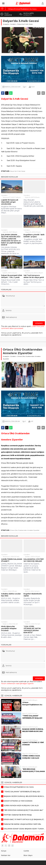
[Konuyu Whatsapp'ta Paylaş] (11, 93)
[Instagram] (9, 845)
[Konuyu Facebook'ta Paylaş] (2, 93)
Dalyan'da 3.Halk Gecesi (17, 171)
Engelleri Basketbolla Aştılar (33, 595)
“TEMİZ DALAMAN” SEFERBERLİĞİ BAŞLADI (32, 717)
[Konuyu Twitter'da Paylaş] (6, 93)
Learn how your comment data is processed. (22, 327)
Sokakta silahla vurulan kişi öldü (11, 595)
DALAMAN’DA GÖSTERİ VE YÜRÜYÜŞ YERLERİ (34, 560)
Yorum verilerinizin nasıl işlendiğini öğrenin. (17, 684)
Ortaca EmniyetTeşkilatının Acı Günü (22, 8)
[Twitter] (5, 845)
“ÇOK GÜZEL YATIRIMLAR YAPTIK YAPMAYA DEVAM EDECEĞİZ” (32, 629)
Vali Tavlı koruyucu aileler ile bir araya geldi (34, 276)
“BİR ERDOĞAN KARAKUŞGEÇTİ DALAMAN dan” (33, 771)
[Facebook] (2, 845)
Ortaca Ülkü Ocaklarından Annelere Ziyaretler (24, 530)
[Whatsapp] (12, 845)
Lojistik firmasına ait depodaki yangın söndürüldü (9, 202)
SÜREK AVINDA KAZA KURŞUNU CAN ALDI (31, 757)
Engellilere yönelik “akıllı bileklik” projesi (34, 236)
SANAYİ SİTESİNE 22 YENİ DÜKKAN (33, 743)
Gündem (13, 24)
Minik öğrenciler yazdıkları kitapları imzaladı (9, 628)
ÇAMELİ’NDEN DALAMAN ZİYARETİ (11, 560)
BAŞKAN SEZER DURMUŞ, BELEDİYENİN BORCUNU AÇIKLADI (32, 731)
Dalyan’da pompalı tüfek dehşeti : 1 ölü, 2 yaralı (11, 276)
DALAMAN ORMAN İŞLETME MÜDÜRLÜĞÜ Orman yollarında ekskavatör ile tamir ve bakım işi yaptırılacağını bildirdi (11, 240)
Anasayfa (6, 24)
